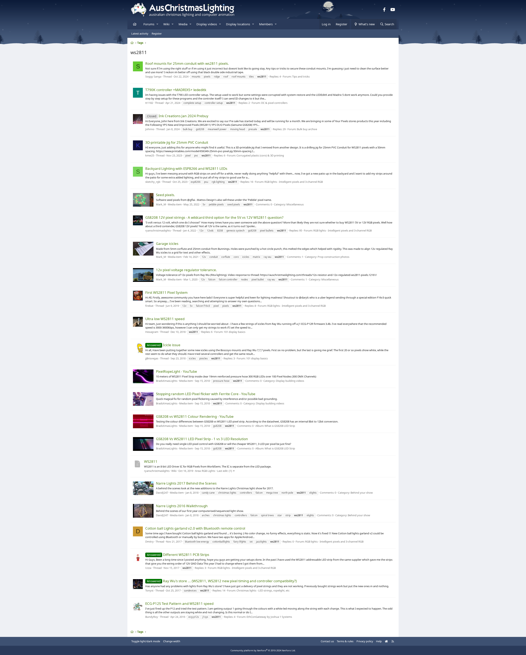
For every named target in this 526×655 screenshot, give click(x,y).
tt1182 (149, 103)
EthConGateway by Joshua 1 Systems (269, 617)
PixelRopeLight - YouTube (176, 371)
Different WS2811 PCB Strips (178, 554)
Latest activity (139, 33)
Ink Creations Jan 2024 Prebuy (177, 115)
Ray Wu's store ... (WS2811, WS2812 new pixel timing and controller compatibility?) (222, 581)
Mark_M (161, 204)
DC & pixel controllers (274, 103)
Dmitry (149, 541)
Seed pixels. (165, 194)
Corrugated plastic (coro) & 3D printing (260, 155)
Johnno (149, 129)
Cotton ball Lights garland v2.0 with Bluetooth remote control (195, 528)
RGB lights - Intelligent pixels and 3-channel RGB (293, 182)
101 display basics (234, 332)
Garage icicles (167, 243)
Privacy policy (364, 641)
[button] (157, 24)
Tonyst (149, 590)
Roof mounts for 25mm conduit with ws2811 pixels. (187, 63)
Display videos (206, 24)
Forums (148, 24)
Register (157, 33)
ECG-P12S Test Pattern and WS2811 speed (179, 603)
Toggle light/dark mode (145, 641)
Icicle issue (163, 345)
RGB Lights (208, 471)
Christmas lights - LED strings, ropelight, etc (263, 590)
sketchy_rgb (152, 182)
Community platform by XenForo (263, 650)
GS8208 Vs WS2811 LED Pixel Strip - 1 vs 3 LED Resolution (202, 438)
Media (183, 24)
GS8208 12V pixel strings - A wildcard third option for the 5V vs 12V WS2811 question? (214, 217)
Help (379, 641)
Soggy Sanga (153, 76)
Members (266, 24)
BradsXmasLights (166, 381)
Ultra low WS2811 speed (165, 318)
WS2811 (150, 461)
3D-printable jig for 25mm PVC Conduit (176, 142)
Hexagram (151, 332)
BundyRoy (151, 617)
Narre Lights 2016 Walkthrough (182, 505)
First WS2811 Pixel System (166, 292)
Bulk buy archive (307, 129)
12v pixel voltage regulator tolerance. (186, 269)
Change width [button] (171, 641)
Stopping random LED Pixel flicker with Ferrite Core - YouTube (205, 393)
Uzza (148, 568)
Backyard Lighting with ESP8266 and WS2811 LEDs (186, 168)
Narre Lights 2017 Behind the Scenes (186, 483)
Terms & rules (345, 641)
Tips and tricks (301, 76)
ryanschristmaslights (157, 471)
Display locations (238, 24)
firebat (149, 306)
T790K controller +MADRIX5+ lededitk (175, 89)
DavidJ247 (162, 492)
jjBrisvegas (151, 358)
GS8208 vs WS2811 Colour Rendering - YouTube (195, 416)
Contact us (327, 641)
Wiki (166, 24)
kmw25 (149, 155)
